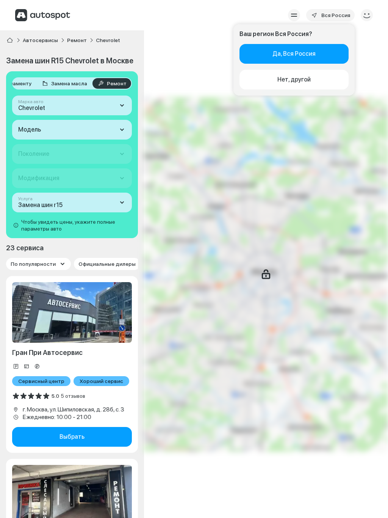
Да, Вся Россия (294, 53)
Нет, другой (294, 79)
